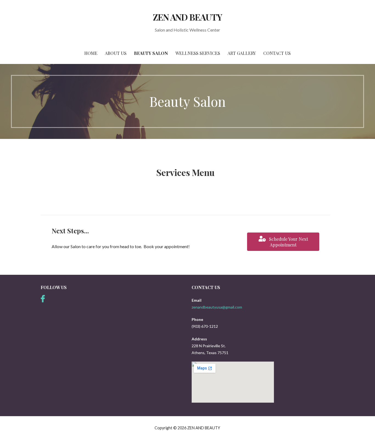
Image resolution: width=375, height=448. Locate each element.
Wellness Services (197, 53)
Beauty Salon (151, 53)
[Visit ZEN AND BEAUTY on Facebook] (43, 300)
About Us (116, 53)
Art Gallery (242, 53)
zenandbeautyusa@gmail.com (217, 307)
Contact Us (277, 53)
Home (90, 53)
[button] (283, 242)
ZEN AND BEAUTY (187, 17)
